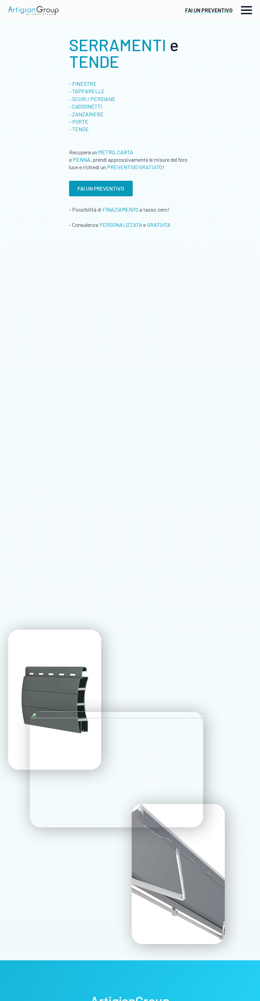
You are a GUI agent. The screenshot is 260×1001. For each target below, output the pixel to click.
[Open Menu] (246, 10)
